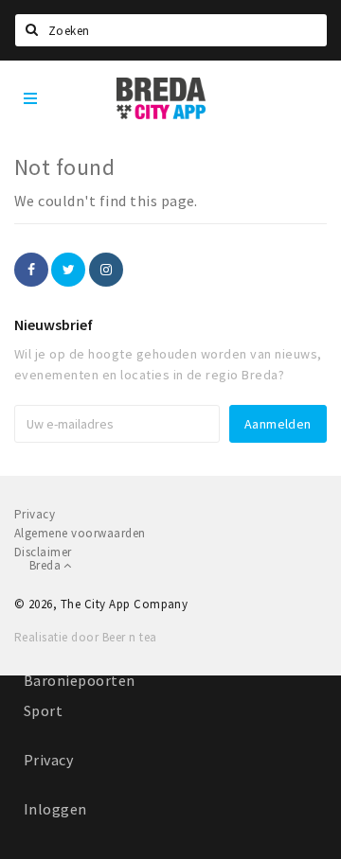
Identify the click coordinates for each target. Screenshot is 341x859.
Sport (43, 710)
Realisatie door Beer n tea (85, 637)
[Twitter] (68, 270)
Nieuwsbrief (53, 324)
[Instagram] (106, 270)
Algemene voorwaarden (80, 533)
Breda (46, 565)
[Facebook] (31, 270)
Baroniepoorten (79, 680)
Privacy (48, 759)
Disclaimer (43, 552)
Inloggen (55, 808)
